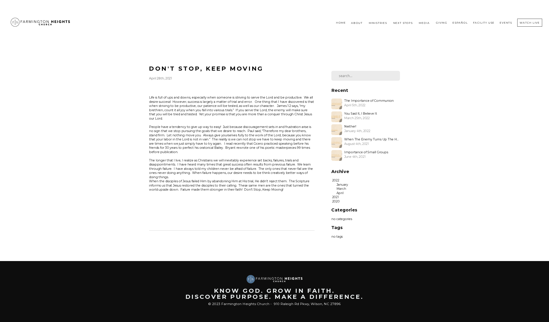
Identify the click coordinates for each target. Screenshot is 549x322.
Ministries (378, 22)
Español (460, 22)
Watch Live (530, 22)
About (357, 22)
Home (341, 22)
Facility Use (484, 22)
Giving (441, 22)
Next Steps (403, 22)
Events (506, 22)
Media (425, 22)
